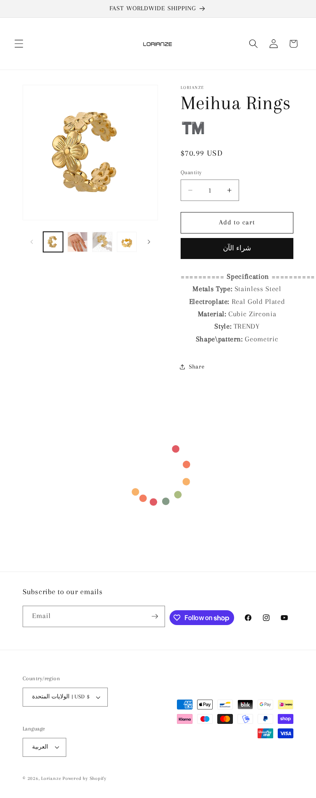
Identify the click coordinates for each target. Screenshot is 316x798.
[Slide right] (149, 242)
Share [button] (196, 366)
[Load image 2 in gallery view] (77, 242)
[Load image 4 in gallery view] (127, 242)
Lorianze (51, 778)
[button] (19, 44)
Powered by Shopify (85, 778)
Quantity (191, 172)
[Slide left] (32, 242)
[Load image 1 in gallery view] (53, 242)
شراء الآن (237, 248)
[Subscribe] (155, 616)
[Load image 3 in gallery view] (102, 242)
